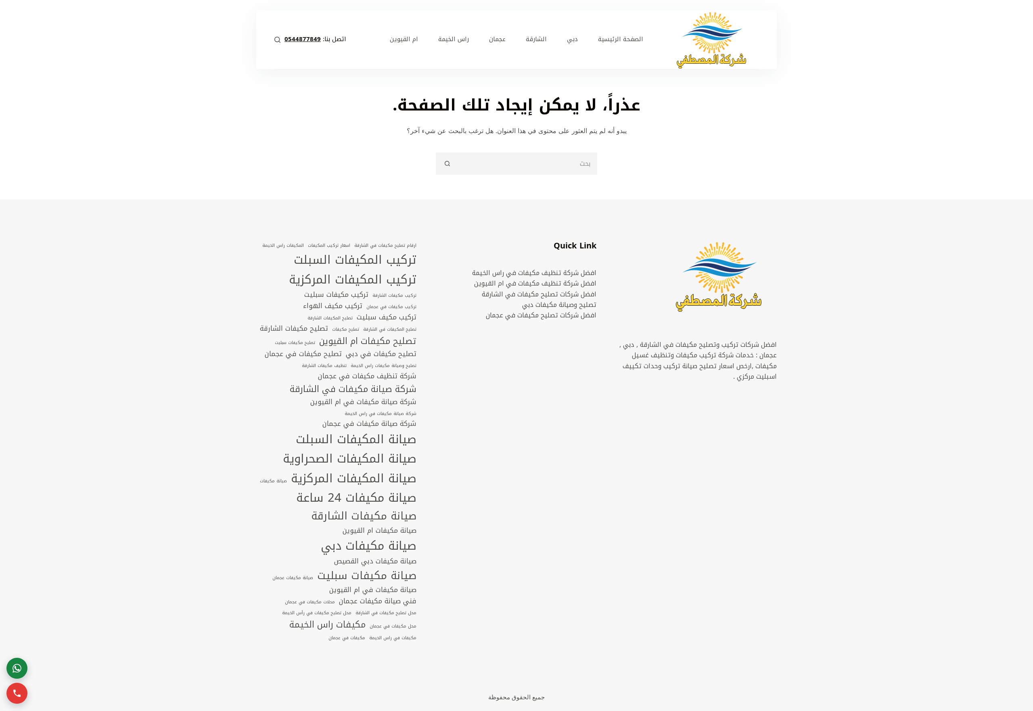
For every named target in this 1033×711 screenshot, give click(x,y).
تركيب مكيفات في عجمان (391, 307)
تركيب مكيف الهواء (332, 306)
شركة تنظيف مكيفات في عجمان (367, 376)
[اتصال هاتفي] (16, 693)
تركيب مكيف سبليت (386, 317)
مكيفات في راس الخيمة (392, 638)
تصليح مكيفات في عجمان (303, 354)
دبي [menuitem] (572, 39)
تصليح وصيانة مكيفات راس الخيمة (383, 365)
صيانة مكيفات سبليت (366, 575)
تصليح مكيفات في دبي (381, 354)
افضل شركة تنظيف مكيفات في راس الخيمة (534, 273)
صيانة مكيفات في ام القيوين (372, 590)
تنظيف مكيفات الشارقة (324, 365)
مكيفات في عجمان (346, 638)
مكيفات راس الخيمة (327, 624)
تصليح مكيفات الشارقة (294, 328)
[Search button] (447, 163)
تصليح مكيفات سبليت (295, 342)
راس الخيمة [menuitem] (453, 39)
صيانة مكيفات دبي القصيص (375, 561)
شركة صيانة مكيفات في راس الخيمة (380, 413)
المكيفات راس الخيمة (283, 245)
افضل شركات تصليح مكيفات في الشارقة (539, 294)
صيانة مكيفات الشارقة (363, 516)
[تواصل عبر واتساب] (16, 668)
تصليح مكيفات (345, 329)
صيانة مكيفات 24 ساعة (356, 497)
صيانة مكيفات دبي (368, 545)
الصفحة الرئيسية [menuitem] (620, 39)
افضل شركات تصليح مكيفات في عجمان (541, 315)
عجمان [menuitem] (497, 39)
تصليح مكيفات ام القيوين (367, 341)
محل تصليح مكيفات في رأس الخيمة (316, 613)
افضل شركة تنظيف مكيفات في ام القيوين (535, 283)
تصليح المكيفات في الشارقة (389, 329)
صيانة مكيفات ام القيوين (379, 530)
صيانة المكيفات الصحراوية (349, 458)
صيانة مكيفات (273, 481)
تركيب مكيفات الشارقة (394, 295)
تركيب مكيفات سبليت (336, 294)
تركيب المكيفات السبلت (355, 259)
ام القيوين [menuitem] (404, 39)
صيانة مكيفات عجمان (292, 578)
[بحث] (277, 40)
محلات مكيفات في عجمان (310, 602)
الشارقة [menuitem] (536, 39)
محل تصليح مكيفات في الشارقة (385, 613)
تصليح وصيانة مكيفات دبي (559, 304)
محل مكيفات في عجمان (393, 626)
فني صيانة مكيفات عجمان (377, 601)
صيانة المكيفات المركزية (353, 478)
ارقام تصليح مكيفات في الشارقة (385, 245)
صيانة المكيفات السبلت (356, 439)
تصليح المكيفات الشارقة (330, 318)
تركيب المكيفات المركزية (352, 279)
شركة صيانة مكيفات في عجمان (369, 424)
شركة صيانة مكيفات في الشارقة (353, 389)
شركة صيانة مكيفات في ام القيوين (363, 402)
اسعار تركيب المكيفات (329, 245)
